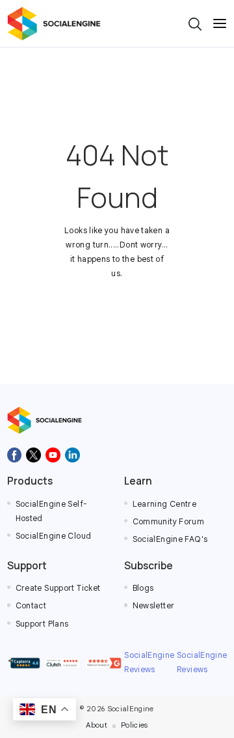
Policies (134, 725)
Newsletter (154, 606)
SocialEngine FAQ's (170, 539)
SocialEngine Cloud (54, 536)
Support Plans (42, 624)
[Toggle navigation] (220, 23)
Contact (31, 606)
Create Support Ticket (58, 588)
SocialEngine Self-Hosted (52, 511)
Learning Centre (165, 504)
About (96, 725)
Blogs (143, 588)
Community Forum (169, 522)
